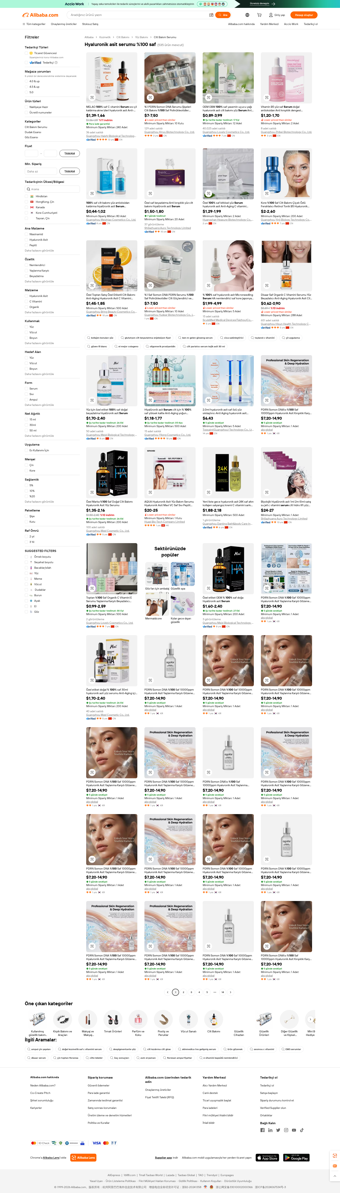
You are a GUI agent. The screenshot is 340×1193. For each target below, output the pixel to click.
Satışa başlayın (269, 1092)
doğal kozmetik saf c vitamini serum (82, 1049)
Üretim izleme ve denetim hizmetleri (110, 1115)
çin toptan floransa (67, 1058)
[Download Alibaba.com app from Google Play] (296, 1158)
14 (223, 992)
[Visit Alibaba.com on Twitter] (278, 1130)
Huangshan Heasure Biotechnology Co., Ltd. (228, 219)
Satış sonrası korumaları (102, 1107)
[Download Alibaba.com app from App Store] (267, 1158)
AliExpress (114, 1175)
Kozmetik (105, 37)
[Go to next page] (230, 992)
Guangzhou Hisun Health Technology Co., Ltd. (286, 323)
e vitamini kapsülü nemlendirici (220, 1058)
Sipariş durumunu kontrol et (277, 1100)
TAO (200, 1175)
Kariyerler (36, 1107)
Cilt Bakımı (122, 37)
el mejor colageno (128, 346)
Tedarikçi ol (267, 1085)
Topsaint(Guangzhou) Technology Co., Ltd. (228, 429)
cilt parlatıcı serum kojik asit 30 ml (206, 346)
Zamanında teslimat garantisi (105, 1100)
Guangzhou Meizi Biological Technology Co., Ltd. (111, 434)
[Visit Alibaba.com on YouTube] (294, 1130)
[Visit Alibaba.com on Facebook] (262, 1130)
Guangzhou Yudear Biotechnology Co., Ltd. (170, 314)
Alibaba (89, 37)
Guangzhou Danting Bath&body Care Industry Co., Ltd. (228, 523)
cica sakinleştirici (233, 337)
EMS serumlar (293, 1049)
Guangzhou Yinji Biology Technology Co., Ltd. (286, 219)
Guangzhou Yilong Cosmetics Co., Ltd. (167, 434)
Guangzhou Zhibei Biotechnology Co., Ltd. (286, 132)
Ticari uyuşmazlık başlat (217, 1100)
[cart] (260, 15)
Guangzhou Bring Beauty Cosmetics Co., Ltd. (111, 311)
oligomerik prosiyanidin (162, 346)
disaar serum (38, 1058)
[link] (335, 1156)
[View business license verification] (205, 1187)
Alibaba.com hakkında (44, 1077)
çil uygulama (293, 337)
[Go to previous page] (167, 992)
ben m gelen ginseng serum (197, 337)
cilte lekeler (96, 1058)
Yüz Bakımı (141, 37)
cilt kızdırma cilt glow (159, 1049)
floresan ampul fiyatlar (179, 1058)
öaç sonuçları (121, 1058)
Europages (227, 1175)
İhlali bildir (209, 1122)
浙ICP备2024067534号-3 (270, 1187)
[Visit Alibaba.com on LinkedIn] (270, 1130)
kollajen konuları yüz (102, 337)
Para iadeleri (210, 1107)
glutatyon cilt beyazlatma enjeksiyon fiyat (148, 337)
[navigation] (52, 515)
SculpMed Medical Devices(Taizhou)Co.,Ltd (228, 320)
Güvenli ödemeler (98, 1085)
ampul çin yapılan (41, 1049)
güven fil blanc (99, 346)
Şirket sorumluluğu (41, 1100)
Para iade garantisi (99, 1092)
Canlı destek (210, 1092)
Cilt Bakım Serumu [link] (165, 37)
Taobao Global (186, 1175)
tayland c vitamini (264, 337)
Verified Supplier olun (273, 1107)
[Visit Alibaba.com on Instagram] (286, 1130)
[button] (211, 15)
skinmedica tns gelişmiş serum (199, 1049)
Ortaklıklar (266, 1115)
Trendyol (212, 1175)
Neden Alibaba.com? (42, 1085)
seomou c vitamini (264, 1049)
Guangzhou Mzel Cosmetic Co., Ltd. (107, 530)
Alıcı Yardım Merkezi (215, 1085)
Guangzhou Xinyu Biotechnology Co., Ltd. (169, 132)
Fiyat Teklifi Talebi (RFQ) (159, 1097)
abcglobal (267, 429)
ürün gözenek (234, 1049)
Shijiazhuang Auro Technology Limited (167, 227)
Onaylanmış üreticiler (158, 1089)
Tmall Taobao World (151, 1175)
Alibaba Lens (51, 1157)
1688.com (130, 1175)
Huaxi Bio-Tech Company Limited (164, 521)
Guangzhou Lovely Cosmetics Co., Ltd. (226, 132)
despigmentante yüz (124, 1049)
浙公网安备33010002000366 (234, 1187)
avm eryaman (148, 1058)
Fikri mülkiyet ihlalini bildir (218, 1115)
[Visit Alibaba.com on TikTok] (301, 1130)
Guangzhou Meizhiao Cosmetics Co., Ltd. (111, 219)
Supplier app (163, 1157)
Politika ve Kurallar (99, 1122)
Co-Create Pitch (40, 1092)
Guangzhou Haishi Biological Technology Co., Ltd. (111, 135)
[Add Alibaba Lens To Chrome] (83, 1158)
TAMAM (69, 153)
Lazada (170, 1175)
